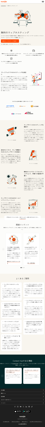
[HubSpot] (4, 1)
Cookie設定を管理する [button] (22, 424)
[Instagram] (18, 406)
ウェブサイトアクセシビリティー (36, 421)
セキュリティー (25, 421)
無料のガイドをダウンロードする (13, 262)
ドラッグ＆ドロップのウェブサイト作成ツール (13, 371)
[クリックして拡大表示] (36, 79)
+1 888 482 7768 (23, 218)
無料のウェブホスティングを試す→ (9, 41)
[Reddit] (29, 406)
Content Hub (3, 5)
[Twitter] (23, 406)
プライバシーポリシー (16, 421)
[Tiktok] (32, 406)
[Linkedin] (26, 406)
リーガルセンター (6, 421)
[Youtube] (20, 406)
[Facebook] (15, 406)
